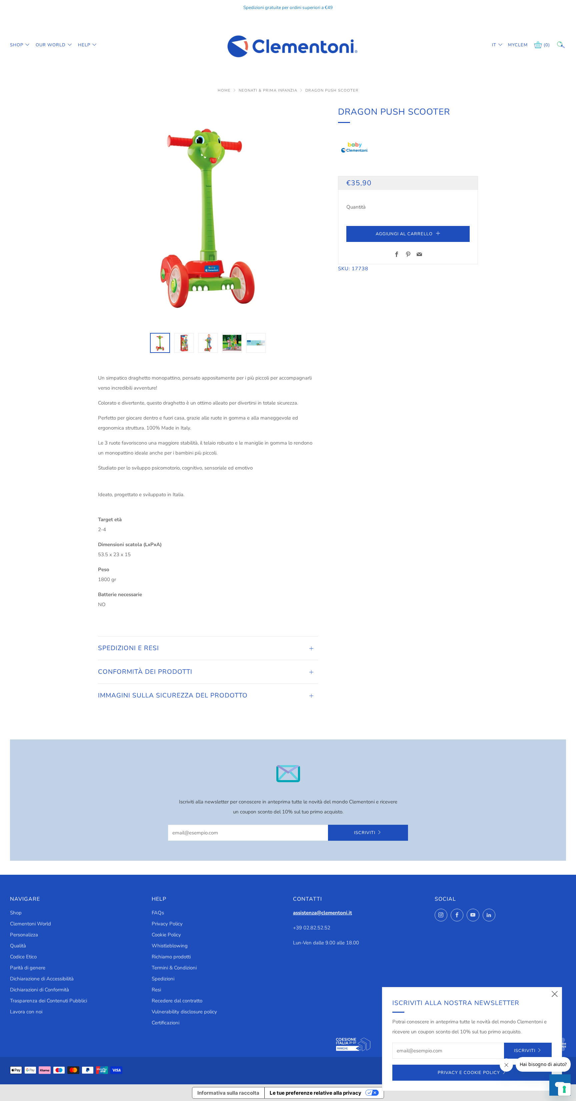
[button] (160, 343)
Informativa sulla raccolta (228, 1093)
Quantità (356, 207)
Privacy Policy (167, 923)
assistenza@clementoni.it (322, 912)
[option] (208, 215)
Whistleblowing (170, 945)
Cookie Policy (166, 934)
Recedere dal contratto (177, 1000)
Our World (51, 45)
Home (225, 90)
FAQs (158, 912)
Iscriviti (364, 833)
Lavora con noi (26, 1011)
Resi (156, 989)
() (547, 45)
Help (84, 45)
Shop (16, 45)
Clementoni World (30, 923)
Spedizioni (163, 978)
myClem (513, 45)
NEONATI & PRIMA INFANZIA (269, 90)
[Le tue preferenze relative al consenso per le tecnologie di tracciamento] (564, 1089)
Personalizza (24, 934)
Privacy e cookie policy (469, 1073)
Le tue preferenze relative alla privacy (315, 1093)
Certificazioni (165, 1022)
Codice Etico (23, 956)
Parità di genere (27, 967)
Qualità (18, 945)
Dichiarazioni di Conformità (39, 989)
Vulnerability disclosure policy (184, 1011)
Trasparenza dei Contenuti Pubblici (48, 1000)
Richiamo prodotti (171, 956)
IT (494, 45)
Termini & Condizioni (174, 967)
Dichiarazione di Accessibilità (42, 978)
